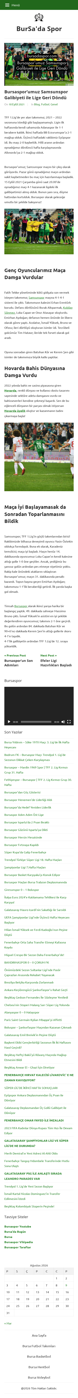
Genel (54, 104)
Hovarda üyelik (14, 411)
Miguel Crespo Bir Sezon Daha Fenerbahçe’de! (34, 955)
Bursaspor (21, 606)
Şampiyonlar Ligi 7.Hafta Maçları (25, 867)
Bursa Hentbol (39, 1367)
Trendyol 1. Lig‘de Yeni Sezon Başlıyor (28, 1186)
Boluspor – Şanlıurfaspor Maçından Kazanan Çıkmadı (37, 1027)
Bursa (8, 1237)
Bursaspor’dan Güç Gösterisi (22, 792)
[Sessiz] (63, 722)
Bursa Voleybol (39, 1377)
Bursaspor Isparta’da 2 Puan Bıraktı (26, 822)
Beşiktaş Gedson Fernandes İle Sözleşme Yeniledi (36, 997)
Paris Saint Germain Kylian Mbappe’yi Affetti (33, 1019)
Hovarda (10, 390)
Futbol (45, 104)
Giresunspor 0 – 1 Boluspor (21, 889)
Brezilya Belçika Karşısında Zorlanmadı (29, 982)
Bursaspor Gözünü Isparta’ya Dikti (26, 829)
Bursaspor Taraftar (17, 1247)
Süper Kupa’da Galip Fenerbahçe (25, 852)
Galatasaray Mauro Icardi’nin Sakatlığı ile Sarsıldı (35, 909)
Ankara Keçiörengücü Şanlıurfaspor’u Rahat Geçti (35, 990)
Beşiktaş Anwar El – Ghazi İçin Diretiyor (29, 1067)
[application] (39, 706)
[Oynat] (9, 722)
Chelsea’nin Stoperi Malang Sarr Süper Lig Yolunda (36, 1005)
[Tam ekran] (69, 722)
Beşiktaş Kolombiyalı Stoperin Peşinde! (29, 1206)
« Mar (8, 1323)
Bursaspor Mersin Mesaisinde (23, 837)
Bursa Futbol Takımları (39, 1346)
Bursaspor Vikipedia (18, 1242)
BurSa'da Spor (39, 28)
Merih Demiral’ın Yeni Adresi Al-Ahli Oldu (31, 1153)
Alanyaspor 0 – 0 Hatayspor (21, 1012)
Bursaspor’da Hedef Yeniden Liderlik (27, 807)
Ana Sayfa (39, 1335)
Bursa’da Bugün (15, 1231)
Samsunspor (36, 297)
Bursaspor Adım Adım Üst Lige (24, 814)
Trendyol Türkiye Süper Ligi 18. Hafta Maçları (33, 859)
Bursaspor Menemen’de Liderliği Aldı (28, 799)
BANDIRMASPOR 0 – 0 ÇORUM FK (26, 962)
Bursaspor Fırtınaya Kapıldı (21, 845)
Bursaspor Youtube (17, 1226)
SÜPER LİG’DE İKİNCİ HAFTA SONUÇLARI (31, 1088)
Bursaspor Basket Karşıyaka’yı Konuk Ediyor (32, 874)
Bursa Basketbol (39, 1356)
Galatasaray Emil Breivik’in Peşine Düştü (30, 1035)
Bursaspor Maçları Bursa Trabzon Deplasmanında (35, 882)
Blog (37, 104)
